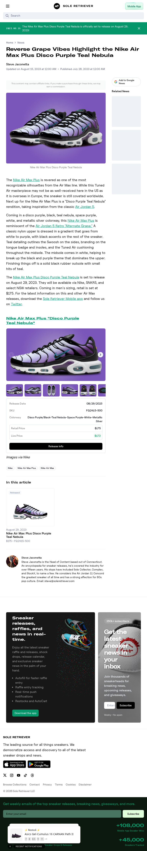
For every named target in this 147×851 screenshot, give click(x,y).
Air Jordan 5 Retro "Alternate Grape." (64, 226)
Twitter (16, 304)
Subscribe (126, 705)
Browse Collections (14, 784)
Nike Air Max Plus (26, 180)
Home (9, 42)
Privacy (47, 784)
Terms (59, 784)
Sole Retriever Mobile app (63, 299)
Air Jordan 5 (84, 207)
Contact (34, 784)
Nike (10, 468)
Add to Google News (126, 82)
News (20, 42)
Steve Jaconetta (17, 64)
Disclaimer (85, 784)
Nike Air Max (47, 468)
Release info (55, 446)
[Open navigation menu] (7, 6)
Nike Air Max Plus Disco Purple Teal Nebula (46, 277)
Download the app (25, 713)
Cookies (71, 784)
